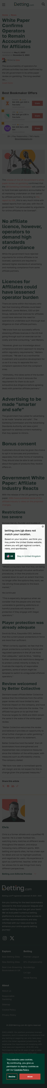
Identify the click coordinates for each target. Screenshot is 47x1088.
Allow (30, 1076)
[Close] (43, 526)
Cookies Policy (21, 1069)
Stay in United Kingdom (29, 556)
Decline (12, 1076)
